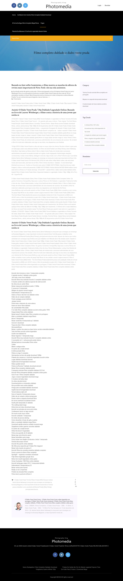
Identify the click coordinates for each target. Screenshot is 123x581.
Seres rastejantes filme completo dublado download (40, 567)
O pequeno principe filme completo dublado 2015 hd (28, 370)
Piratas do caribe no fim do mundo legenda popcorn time (81, 567)
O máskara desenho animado (92, 142)
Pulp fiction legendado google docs (23, 457)
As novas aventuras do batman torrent (23, 400)
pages (43, 23)
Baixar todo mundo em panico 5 (21, 448)
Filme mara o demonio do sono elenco (24, 303)
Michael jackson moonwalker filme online (24, 342)
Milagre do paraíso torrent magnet (22, 290)
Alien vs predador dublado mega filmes (24, 316)
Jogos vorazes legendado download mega (25, 377)
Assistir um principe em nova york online (24, 409)
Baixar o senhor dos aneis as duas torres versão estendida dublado (33, 329)
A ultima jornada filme (18, 351)
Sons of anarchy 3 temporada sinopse (23, 394)
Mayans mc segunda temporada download (95, 99)
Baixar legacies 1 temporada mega (22, 336)
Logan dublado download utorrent (22, 359)
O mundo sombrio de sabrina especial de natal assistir (29, 282)
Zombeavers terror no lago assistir (22, 411)
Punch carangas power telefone (21, 299)
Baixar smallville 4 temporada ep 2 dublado (25, 321)
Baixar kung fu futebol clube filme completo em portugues (30, 314)
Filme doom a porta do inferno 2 (22, 474)
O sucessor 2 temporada (19, 288)
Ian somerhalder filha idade (20, 308)
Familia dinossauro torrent (20, 441)
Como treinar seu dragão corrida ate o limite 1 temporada (29, 439)
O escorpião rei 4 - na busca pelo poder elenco (26, 340)
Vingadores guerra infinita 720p (46, 569)
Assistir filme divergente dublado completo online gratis (29, 372)
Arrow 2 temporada (18, 318)
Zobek (14, 344)
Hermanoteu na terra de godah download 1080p (26, 355)
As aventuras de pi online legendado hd (95, 128)
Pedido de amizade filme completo (23, 472)
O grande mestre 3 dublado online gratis (24, 275)
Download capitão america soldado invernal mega (27, 424)
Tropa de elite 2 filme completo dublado (24, 325)
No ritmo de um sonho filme (20, 284)
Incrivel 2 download (18, 323)
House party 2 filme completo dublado (95, 145)
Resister (107, 5)
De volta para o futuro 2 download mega (74, 569)
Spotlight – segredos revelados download (25, 454)
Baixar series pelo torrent (19, 467)
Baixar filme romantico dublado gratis (23, 368)
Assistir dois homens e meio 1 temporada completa (28, 273)
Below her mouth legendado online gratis (24, 459)
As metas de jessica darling (20, 418)
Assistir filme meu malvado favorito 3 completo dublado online (31, 280)
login (99, 5)
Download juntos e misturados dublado (24, 383)
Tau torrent (87, 131)
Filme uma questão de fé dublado (22, 433)
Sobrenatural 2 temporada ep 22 (22, 292)
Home (14, 15)
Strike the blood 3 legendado (21, 431)
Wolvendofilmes (17, 327)
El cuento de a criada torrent (20, 349)
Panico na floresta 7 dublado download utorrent (26, 366)
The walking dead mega (19, 405)
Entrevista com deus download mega (23, 407)
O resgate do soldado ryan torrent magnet (95, 135)
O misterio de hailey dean (20, 379)
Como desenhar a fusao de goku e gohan (24, 420)
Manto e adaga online (18, 346)
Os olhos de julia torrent (19, 381)
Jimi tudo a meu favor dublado (21, 277)
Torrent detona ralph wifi (19, 392)
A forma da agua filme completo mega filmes (25, 23)
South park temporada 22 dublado (22, 403)
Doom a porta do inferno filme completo (24, 452)
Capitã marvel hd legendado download (23, 362)
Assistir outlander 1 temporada (21, 416)
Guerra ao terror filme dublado (21, 305)
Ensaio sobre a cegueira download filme (24, 398)
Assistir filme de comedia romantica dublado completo (29, 450)
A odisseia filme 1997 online (92, 125)
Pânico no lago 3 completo (20, 353)
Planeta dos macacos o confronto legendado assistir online (29, 31)
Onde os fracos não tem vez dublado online (25, 295)
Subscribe (96, 171)
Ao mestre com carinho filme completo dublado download (34, 15)
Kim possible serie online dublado (22, 385)
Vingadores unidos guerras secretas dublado (26, 426)
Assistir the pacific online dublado (22, 444)
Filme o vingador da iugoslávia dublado (95, 138)
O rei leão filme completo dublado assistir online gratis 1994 (31, 310)
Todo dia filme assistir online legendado (24, 331)
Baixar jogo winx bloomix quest (21, 435)
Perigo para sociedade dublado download (25, 388)
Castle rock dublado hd (19, 334)
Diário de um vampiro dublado (21, 297)
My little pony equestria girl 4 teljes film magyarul (27, 446)
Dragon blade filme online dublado (22, 312)
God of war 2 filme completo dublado (23, 375)
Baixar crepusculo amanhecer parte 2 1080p (25, 286)
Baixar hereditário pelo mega (21, 437)
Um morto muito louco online (20, 413)
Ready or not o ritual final (19, 470)
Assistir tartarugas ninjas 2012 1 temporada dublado (28, 463)
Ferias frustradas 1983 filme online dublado (25, 461)
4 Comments (17, 99)
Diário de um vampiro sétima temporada (24, 396)
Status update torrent (18, 364)
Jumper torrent (16, 301)
